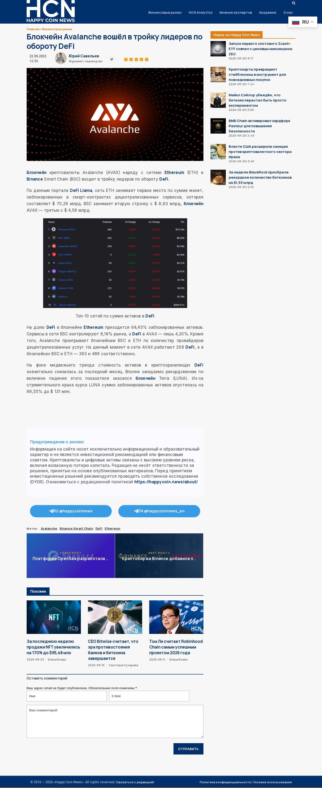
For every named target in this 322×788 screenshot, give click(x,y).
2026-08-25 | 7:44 (241, 84)
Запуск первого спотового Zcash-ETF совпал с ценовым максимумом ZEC (260, 48)
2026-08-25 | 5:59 (241, 110)
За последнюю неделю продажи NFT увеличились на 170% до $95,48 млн (53, 647)
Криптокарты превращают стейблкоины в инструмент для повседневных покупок (257, 74)
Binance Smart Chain (76, 528)
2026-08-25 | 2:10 (241, 187)
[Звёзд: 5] (146, 58)
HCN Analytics (200, 12)
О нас (288, 12)
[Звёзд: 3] (136, 58)
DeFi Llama (81, 190)
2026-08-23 (35, 659)
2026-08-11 (157, 659)
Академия (267, 12)
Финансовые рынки (165, 12)
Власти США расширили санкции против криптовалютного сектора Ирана (260, 151)
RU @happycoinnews (73, 511)
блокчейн (193, 203)
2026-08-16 (96, 665)
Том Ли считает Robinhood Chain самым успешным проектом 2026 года (176, 647)
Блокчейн (36, 172)
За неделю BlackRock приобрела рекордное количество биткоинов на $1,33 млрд (260, 177)
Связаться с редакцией (135, 782)
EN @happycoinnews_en (161, 511)
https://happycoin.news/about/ (166, 482)
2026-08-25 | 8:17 (241, 58)
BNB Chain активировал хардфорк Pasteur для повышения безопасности (259, 126)
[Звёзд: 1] (126, 58)
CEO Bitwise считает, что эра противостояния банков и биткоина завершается (113, 650)
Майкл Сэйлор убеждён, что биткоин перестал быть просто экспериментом (257, 100)
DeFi (163, 179)
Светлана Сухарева (123, 665)
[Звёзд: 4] (141, 58)
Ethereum (174, 172)
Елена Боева (57, 659)
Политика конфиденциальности (225, 782)
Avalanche (49, 528)
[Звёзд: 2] (131, 58)
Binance (35, 179)
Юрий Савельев (84, 56)
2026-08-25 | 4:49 (241, 136)
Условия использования (272, 782)
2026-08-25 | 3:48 (241, 161)
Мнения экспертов (235, 12)
